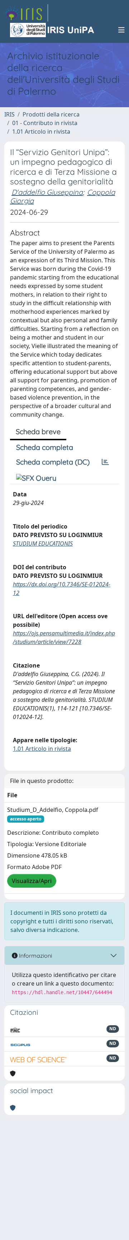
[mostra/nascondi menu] (121, 30)
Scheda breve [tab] (38, 431)
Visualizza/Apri (32, 881)
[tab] (105, 462)
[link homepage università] (52, 30)
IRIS (9, 114)
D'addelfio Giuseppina (47, 192)
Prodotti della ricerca (51, 114)
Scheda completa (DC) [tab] (53, 461)
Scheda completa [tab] (44, 447)
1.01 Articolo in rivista (41, 131)
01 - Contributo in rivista (44, 123)
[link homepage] (26, 12)
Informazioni (35, 955)
